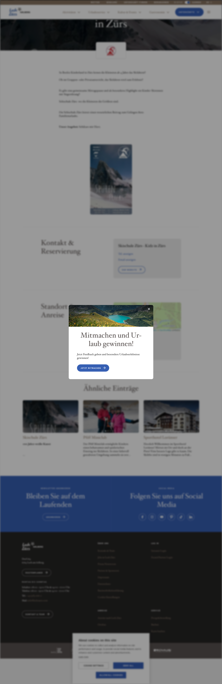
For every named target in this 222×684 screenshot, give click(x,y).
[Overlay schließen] (149, 309)
